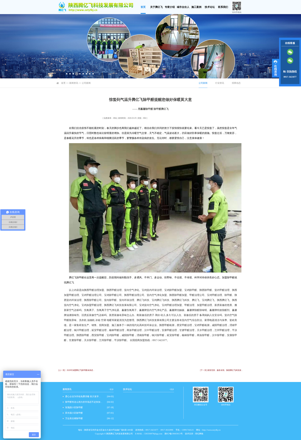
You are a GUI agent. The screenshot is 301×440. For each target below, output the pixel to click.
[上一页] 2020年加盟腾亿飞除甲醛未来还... (76, 370)
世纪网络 (199, 433)
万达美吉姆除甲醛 (74, 418)
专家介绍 (170, 7)
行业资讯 (219, 83)
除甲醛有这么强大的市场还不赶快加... (83, 402)
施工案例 (196, 7)
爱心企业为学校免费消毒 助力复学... (83, 396)
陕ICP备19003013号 (174, 433)
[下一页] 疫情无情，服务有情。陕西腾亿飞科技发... (221, 370)
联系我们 (223, 7)
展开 (275, 68)
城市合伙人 (183, 7)
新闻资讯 (73, 83)
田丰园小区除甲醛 (74, 413)
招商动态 (236, 83)
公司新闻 (86, 83)
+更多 (111, 389)
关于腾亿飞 (156, 7)
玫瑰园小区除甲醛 (74, 407)
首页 (143, 7)
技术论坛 (210, 7)
